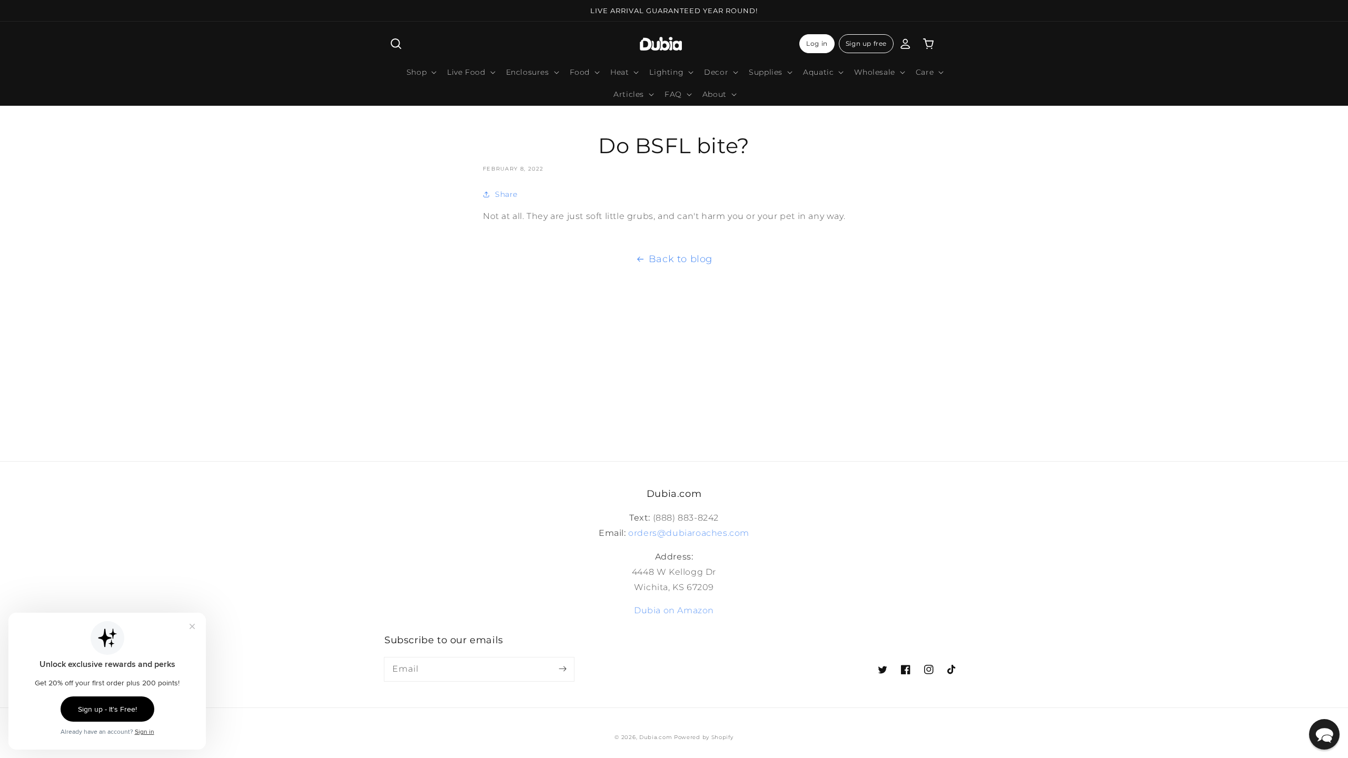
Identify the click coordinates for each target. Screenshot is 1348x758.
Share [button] (506, 194)
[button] (396, 43)
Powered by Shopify (704, 737)
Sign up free (866, 43)
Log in (817, 43)
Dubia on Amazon (674, 610)
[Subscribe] (562, 669)
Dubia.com (655, 737)
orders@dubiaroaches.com (688, 533)
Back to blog (680, 259)
